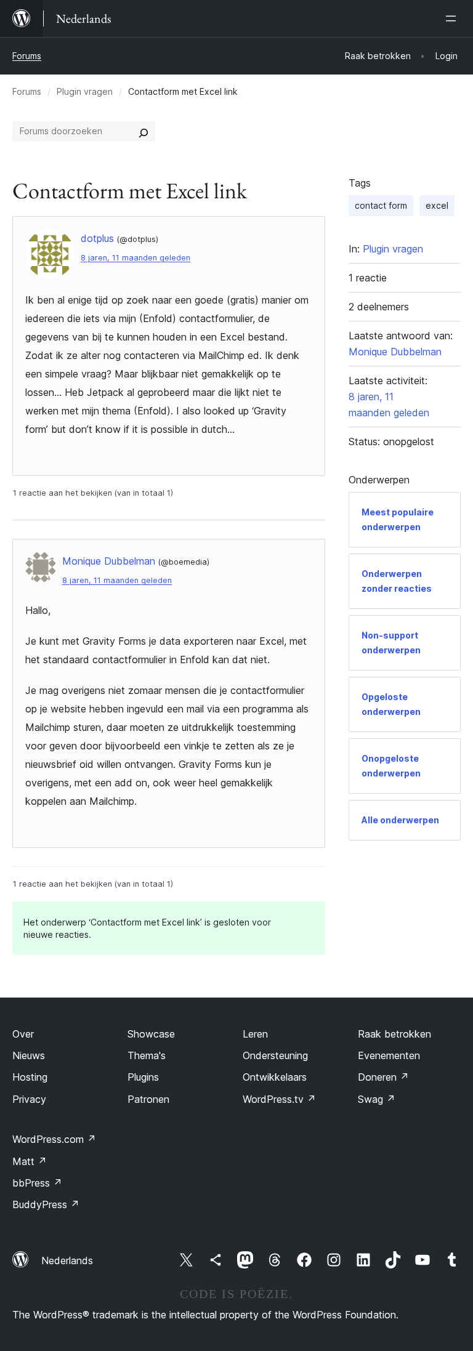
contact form (381, 205)
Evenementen (389, 1055)
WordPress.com (54, 1139)
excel (437, 205)
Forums (26, 55)
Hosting (29, 1077)
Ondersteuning (275, 1055)
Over (23, 1034)
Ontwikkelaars (275, 1077)
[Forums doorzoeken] (143, 131)
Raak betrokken (394, 1034)
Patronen (148, 1099)
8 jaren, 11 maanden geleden (135, 257)
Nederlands (67, 1260)
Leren (255, 1034)
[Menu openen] (453, 18)
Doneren (383, 1077)
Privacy (29, 1099)
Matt (29, 1161)
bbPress (37, 1183)
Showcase (151, 1034)
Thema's (146, 1055)
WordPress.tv (279, 1099)
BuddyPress (45, 1204)
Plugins (143, 1077)
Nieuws (28, 1055)
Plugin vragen (85, 91)
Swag (376, 1099)
